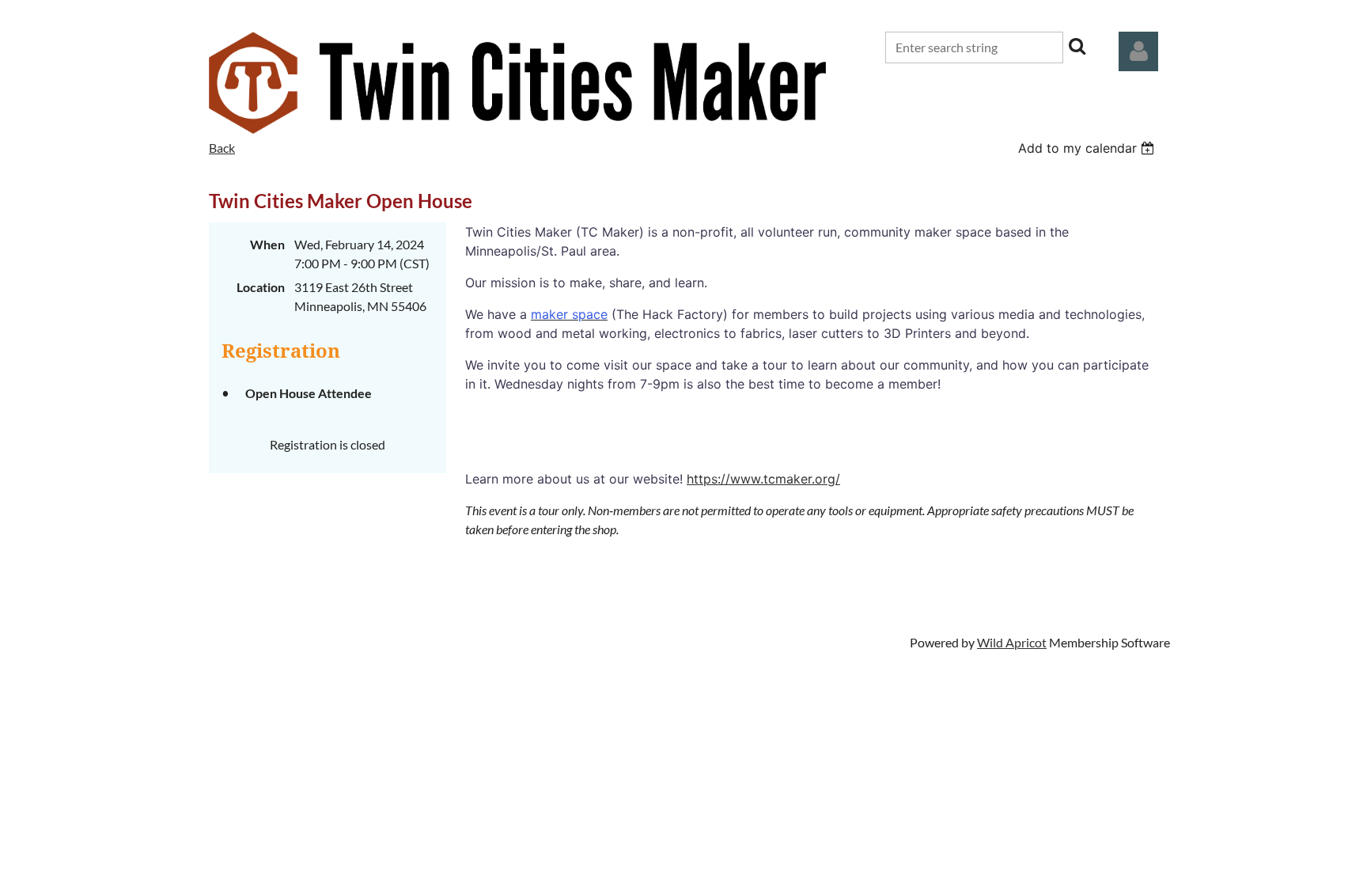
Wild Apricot (1012, 642)
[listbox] (1088, 147)
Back (222, 147)
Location (261, 286)
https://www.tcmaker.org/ (763, 479)
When (267, 244)
